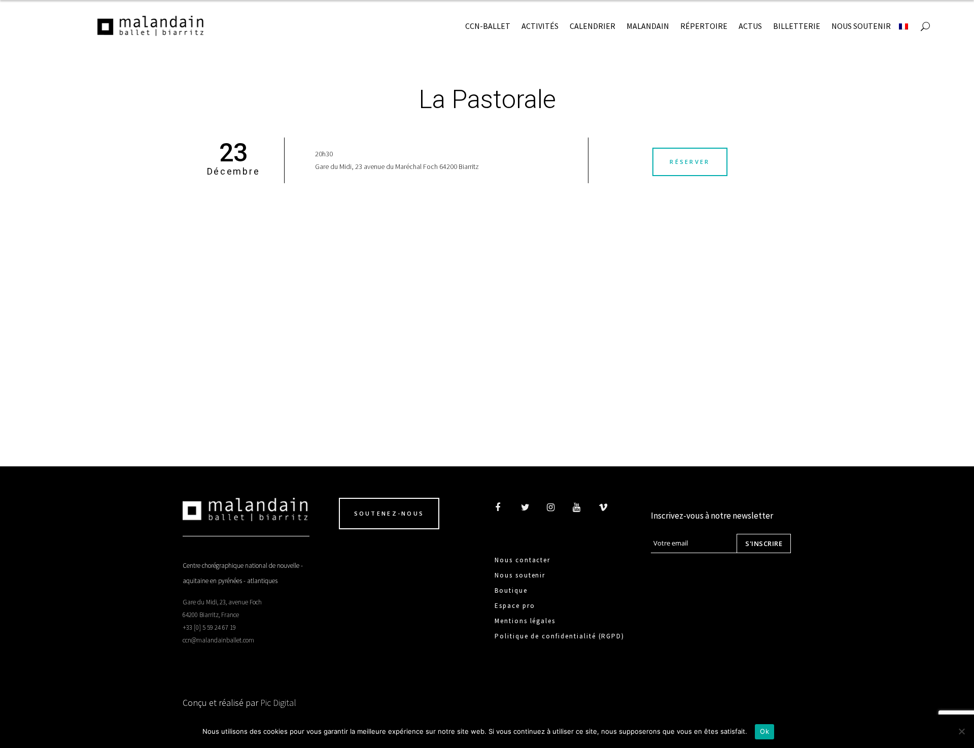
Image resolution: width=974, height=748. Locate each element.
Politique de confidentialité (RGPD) (559, 636)
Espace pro (515, 605)
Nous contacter (522, 560)
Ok (764, 731)
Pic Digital (278, 702)
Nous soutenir (520, 575)
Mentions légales (525, 621)
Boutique (511, 590)
